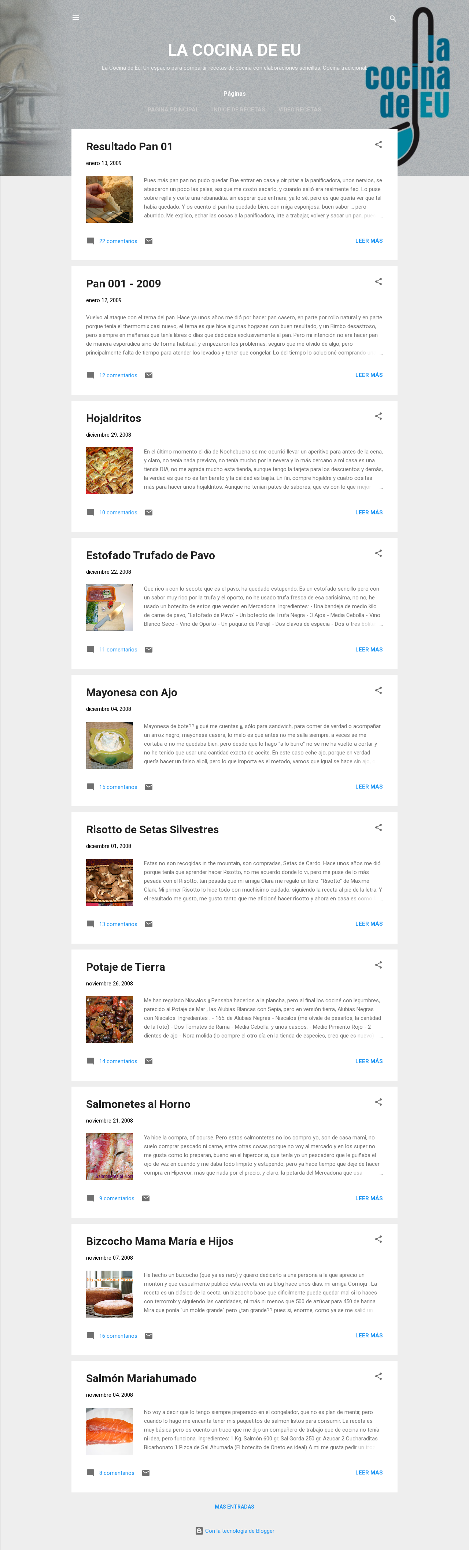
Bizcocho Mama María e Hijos (159, 1241)
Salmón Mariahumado (141, 1378)
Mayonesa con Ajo (131, 692)
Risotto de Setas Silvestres (152, 829)
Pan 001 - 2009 (123, 283)
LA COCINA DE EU (234, 50)
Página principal (173, 109)
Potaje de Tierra (125, 967)
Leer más (369, 241)
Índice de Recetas (238, 109)
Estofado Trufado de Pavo (150, 555)
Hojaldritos (113, 418)
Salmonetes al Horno (138, 1104)
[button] (378, 145)
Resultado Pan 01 (129, 146)
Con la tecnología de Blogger (239, 1531)
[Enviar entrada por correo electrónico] (148, 243)
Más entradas (234, 1507)
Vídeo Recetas (299, 109)
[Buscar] (393, 20)
